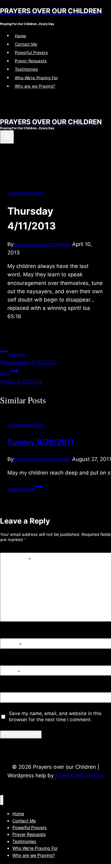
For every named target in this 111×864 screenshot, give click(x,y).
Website (13, 699)
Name (12, 645)
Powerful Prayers (31, 52)
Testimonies (26, 69)
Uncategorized (25, 193)
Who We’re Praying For (36, 77)
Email (11, 672)
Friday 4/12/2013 (21, 378)
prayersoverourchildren (42, 244)
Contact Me (26, 44)
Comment (17, 559)
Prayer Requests (31, 60)
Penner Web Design (79, 775)
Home (20, 35)
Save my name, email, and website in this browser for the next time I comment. (55, 716)
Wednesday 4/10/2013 (28, 358)
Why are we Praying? (35, 86)
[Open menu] (7, 137)
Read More (25, 489)
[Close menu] (1, 800)
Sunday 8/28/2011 (40, 442)
